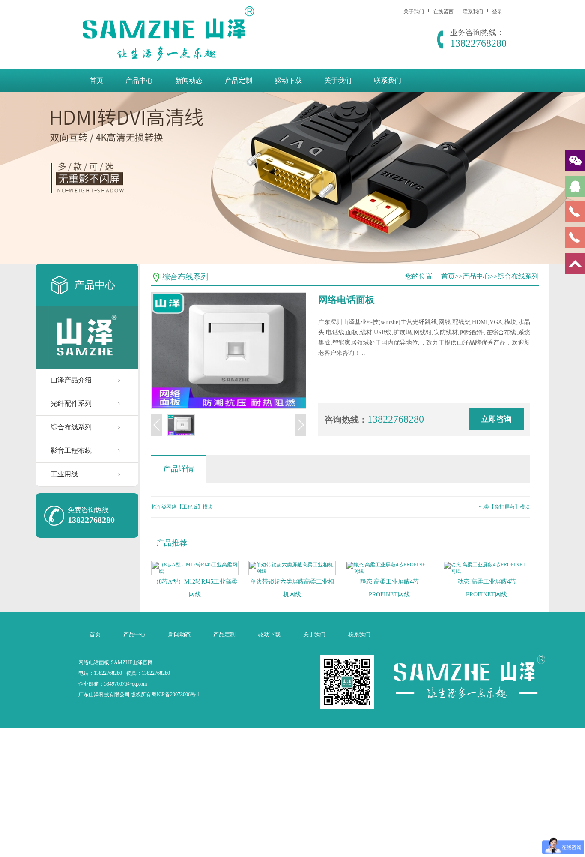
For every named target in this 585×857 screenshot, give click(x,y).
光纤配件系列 (71, 403)
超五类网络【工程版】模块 (182, 507)
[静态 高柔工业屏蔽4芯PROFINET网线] (389, 568)
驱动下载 (288, 80)
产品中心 (139, 80)
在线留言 (443, 12)
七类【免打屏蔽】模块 (504, 507)
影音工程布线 (71, 450)
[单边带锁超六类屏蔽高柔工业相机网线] (292, 568)
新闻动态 (189, 80)
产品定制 (238, 80)
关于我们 (413, 12)
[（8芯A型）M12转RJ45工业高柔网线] (195, 568)
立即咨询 (496, 419)
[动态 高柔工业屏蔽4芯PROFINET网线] (486, 568)
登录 (497, 12)
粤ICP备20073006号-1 (176, 695)
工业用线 (64, 474)
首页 (96, 80)
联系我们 (473, 12)
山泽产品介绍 (71, 380)
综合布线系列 (71, 427)
